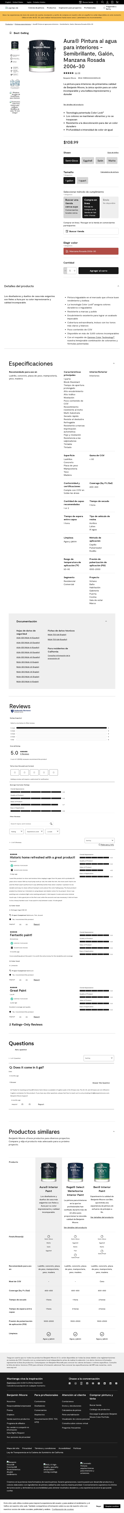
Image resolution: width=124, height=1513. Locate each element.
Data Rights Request (15, 1433)
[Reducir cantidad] (65, 270)
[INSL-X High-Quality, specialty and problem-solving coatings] (55, 1467)
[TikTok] (116, 1383)
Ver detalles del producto (73, 104)
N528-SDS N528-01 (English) (27, 681)
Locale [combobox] (49, 831)
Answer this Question (101, 1083)
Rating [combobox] (13, 831)
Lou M (12, 994)
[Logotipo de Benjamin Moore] (13, 8)
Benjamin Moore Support (19, 1096)
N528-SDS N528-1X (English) (27, 662)
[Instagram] (76, 1383)
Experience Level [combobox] (33, 831)
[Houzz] (105, 1383)
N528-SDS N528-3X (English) (27, 672)
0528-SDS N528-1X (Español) (27, 638)
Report (37, 924)
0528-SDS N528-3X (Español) (28, 652)
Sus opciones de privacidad (18, 1437)
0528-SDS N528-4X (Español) (28, 657)
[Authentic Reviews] (21, 711)
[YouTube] (87, 1383)
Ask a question (21, 1050)
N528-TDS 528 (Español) (57, 639)
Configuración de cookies (63, 1509)
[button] (36, 2)
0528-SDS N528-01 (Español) (27, 647)
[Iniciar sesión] (107, 2)
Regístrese (11, 1383)
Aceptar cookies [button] (112, 1506)
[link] (112, 2)
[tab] (15, 46)
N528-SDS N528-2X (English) (27, 667)
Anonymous (14, 939)
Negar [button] (98, 1506)
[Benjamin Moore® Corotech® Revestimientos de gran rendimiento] (18, 1468)
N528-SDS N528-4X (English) (27, 677)
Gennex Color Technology (100, 337)
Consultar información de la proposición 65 (59, 656)
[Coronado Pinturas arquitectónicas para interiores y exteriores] (92, 1467)
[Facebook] (70, 1383)
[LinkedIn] (110, 1383)
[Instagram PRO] (81, 1384)
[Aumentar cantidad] (74, 270)
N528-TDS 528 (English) (57, 635)
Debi (10, 1071)
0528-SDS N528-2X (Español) (28, 643)
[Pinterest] (93, 1383)
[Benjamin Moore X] (99, 1383)
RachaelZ (13, 861)
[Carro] (117, 2)
